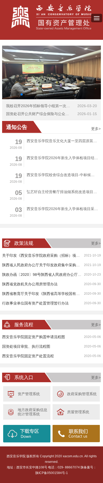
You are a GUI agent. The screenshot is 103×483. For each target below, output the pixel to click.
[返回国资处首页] (51, 17)
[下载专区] (27, 433)
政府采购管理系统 (82, 394)
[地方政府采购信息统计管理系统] (11, 412)
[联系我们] (76, 433)
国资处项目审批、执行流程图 (26, 346)
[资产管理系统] (11, 393)
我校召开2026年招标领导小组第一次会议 (40, 106)
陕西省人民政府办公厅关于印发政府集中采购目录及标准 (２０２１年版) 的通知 (51, 265)
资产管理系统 (29, 394)
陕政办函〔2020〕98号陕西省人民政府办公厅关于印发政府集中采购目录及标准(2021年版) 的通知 (51, 274)
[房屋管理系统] (60, 412)
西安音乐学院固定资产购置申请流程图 (33, 337)
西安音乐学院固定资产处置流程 (28, 356)
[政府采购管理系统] (60, 393)
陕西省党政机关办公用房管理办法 (30, 284)
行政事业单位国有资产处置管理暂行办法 (35, 303)
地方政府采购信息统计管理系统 (32, 412)
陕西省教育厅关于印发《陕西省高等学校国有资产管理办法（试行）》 (51, 293)
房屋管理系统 (78, 412)
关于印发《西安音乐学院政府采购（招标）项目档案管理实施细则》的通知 (51, 255)
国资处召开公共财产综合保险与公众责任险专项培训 (48, 114)
